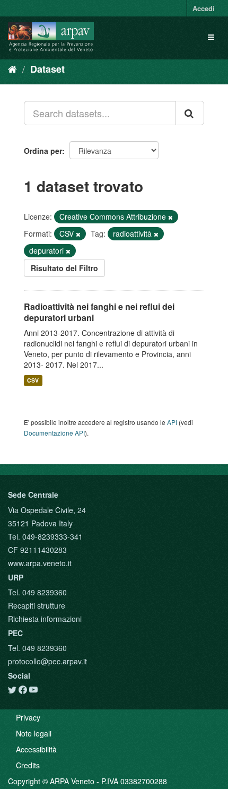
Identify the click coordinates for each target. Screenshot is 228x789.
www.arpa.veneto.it (40, 563)
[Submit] (190, 113)
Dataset (47, 69)
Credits (28, 765)
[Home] (12, 68)
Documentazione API (54, 432)
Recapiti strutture (36, 605)
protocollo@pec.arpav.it (47, 661)
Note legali (33, 733)
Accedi (203, 8)
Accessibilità (36, 749)
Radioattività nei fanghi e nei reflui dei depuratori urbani (99, 312)
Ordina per (43, 150)
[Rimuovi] (170, 217)
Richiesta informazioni (45, 618)
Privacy (28, 717)
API (172, 422)
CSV (33, 380)
